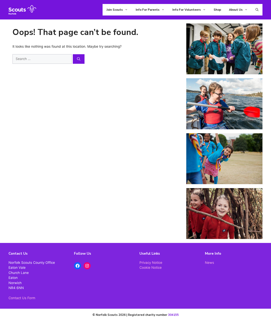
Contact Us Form (22, 298)
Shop (217, 10)
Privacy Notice (150, 263)
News (209, 263)
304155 (173, 315)
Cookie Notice (150, 268)
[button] (257, 10)
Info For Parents (148, 10)
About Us (236, 10)
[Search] (79, 59)
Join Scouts (115, 10)
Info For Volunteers (186, 10)
